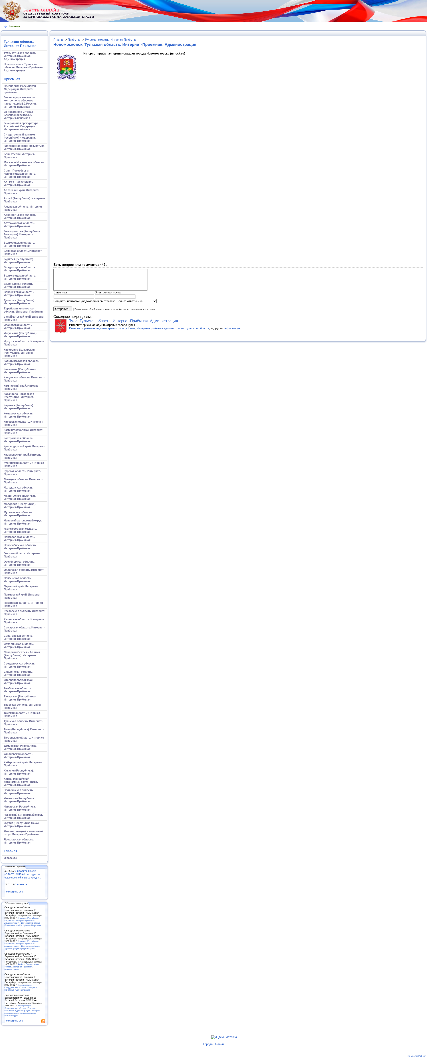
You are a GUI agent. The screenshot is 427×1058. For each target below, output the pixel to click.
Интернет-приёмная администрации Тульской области (173, 328)
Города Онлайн (213, 1044)
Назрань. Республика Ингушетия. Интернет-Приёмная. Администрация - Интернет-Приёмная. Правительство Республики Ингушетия (22, 922)
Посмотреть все (13, 891)
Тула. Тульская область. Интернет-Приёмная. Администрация (123, 321)
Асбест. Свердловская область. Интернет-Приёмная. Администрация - (21, 966)
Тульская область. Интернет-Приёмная (20, 44)
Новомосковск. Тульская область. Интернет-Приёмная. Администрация (124, 44)
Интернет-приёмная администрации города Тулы (102, 328)
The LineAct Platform (416, 1056)
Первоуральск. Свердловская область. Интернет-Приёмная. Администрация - (20, 987)
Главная (14, 26)
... (136, 325)
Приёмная (12, 79)
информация (232, 328)
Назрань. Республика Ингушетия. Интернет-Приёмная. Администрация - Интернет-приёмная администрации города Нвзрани (22, 945)
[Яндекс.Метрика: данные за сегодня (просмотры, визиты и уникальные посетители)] (224, 1037)
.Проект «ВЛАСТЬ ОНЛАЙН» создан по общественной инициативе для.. (22, 874)
